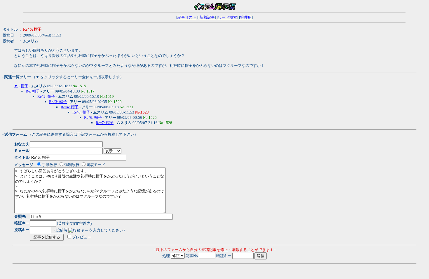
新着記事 (207, 17)
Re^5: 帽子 (81, 112)
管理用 (246, 17)
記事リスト (186, 17)
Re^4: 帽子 (70, 107)
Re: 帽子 (33, 91)
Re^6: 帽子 (93, 117)
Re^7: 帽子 (105, 123)
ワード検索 (227, 17)
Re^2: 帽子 (46, 96)
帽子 (24, 86)
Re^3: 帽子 (58, 102)
